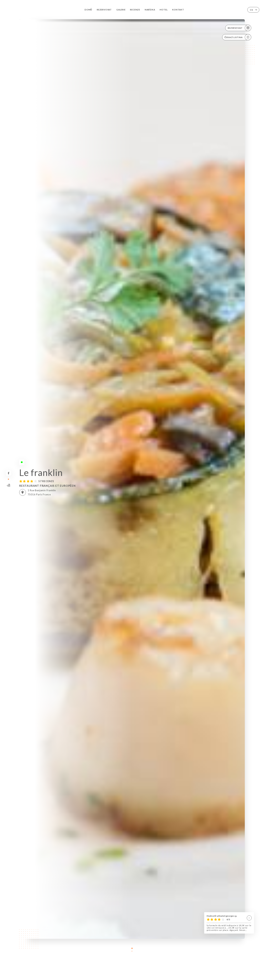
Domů (88, 9)
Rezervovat (104, 9)
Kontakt (178, 9)
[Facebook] (8, 473)
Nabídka (150, 9)
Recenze (135, 9)
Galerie (121, 9)
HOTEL (164, 9)
